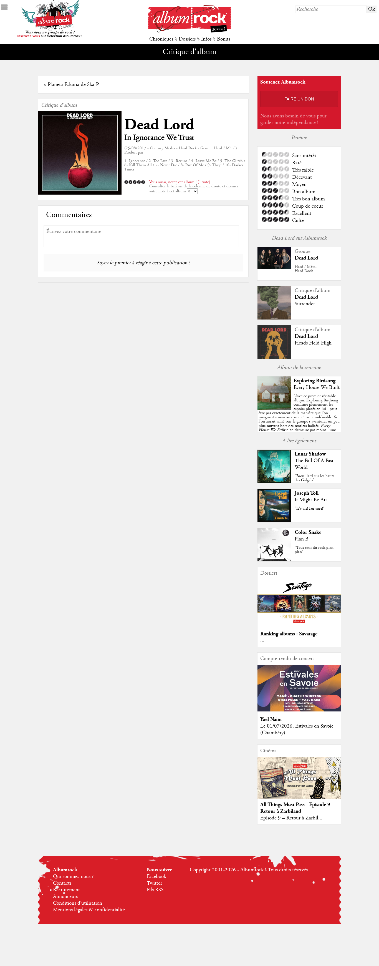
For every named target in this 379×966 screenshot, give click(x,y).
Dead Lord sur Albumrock (299, 238)
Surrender (305, 304)
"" (299, 419)
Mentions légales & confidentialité (89, 910)
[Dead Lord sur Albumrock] (274, 267)
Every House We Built (317, 387)
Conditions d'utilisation (77, 903)
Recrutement (66, 890)
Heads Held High (313, 343)
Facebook (156, 876)
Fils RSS (155, 890)
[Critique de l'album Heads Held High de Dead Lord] (274, 357)
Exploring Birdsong (314, 381)
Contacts (62, 883)
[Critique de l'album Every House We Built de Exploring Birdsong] (274, 408)
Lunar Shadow (310, 454)
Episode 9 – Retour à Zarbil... (291, 818)
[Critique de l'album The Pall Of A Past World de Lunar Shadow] (274, 481)
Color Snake (308, 532)
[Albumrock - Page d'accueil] (189, 31)
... (262, 640)
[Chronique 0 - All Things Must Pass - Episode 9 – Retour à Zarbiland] (299, 782)
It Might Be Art (311, 500)
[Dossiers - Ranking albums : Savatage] (299, 624)
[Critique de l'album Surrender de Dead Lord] (274, 318)
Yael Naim (271, 719)
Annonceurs (65, 896)
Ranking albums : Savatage (288, 634)
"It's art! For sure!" (310, 508)
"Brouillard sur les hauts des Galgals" (314, 478)
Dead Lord (159, 124)
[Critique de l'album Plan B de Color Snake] (274, 560)
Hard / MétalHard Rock (306, 269)
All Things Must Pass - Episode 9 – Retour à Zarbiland (297, 807)
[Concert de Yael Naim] (299, 710)
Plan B (302, 539)
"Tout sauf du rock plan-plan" (315, 550)
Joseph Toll (307, 493)
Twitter (154, 883)
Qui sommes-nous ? (73, 876)
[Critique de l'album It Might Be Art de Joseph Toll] (274, 520)
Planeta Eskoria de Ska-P (73, 84)
